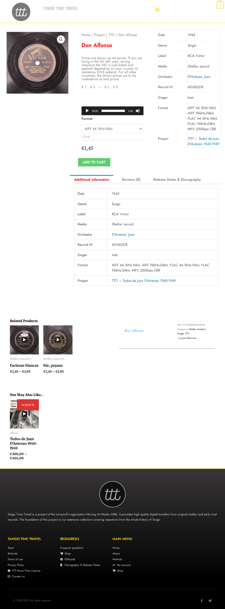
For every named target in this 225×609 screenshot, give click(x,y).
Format (87, 118)
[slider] (113, 111)
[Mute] (138, 111)
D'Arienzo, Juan (198, 76)
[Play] (87, 111)
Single (181, 333)
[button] (157, 9)
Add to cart (94, 162)
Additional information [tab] (91, 179)
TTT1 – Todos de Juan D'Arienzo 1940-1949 (203, 141)
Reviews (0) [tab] (131, 179)
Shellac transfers (197, 329)
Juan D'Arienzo (188, 338)
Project (99, 34)
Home (86, 34)
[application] (112, 110)
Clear (86, 137)
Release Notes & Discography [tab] (177, 179)
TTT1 (112, 34)
